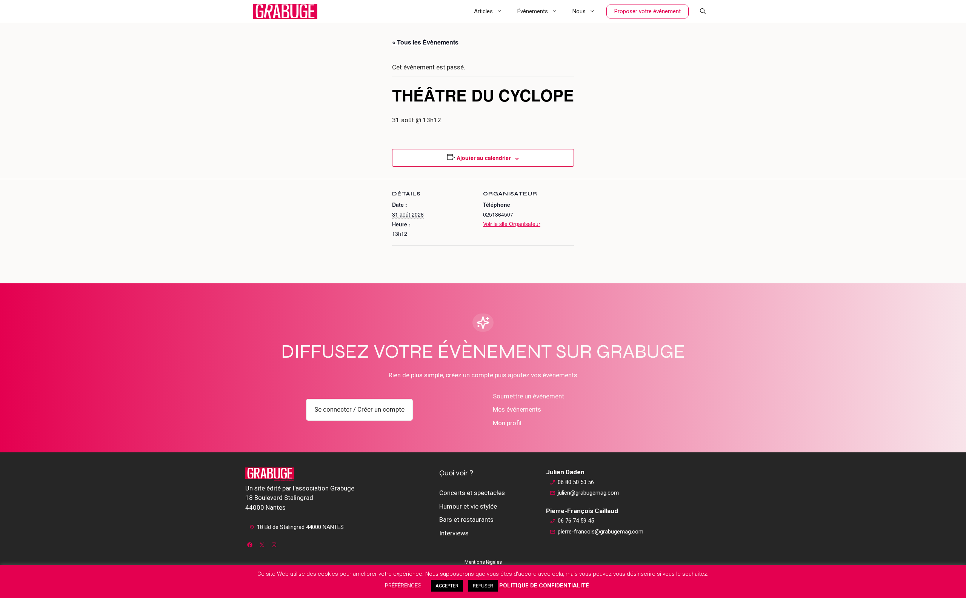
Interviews (454, 533)
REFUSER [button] (483, 586)
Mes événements (517, 409)
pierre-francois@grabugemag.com (600, 531)
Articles (483, 11)
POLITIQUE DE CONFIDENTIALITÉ (544, 585)
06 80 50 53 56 (576, 482)
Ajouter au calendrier (484, 157)
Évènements (532, 11)
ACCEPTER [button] (446, 586)
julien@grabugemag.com (588, 492)
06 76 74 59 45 (576, 520)
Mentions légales (483, 562)
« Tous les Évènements (425, 42)
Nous (579, 11)
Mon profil (507, 423)
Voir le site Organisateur (511, 224)
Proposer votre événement (647, 11)
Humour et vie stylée (468, 506)
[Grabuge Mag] (285, 11)
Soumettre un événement (528, 396)
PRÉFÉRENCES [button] (403, 585)
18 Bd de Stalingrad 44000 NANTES (300, 527)
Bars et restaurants (466, 519)
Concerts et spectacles (472, 493)
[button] (702, 11)
